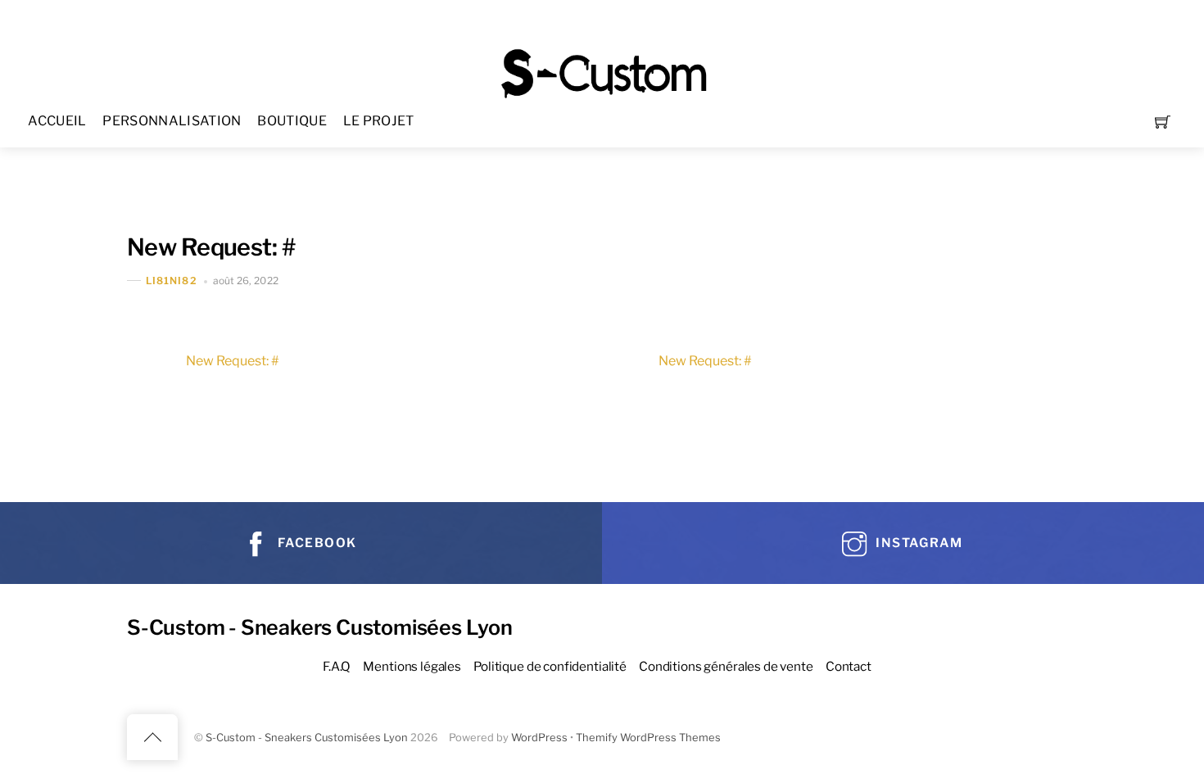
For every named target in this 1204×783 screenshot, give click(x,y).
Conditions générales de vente (726, 666)
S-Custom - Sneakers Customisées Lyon (307, 737)
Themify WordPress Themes (648, 737)
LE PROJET (378, 121)
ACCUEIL (57, 121)
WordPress (539, 737)
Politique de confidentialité (550, 666)
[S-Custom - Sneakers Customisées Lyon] (603, 71)
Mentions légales (412, 666)
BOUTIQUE (292, 121)
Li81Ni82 (171, 280)
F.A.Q (337, 666)
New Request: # (211, 247)
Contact (848, 666)
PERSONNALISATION (171, 121)
